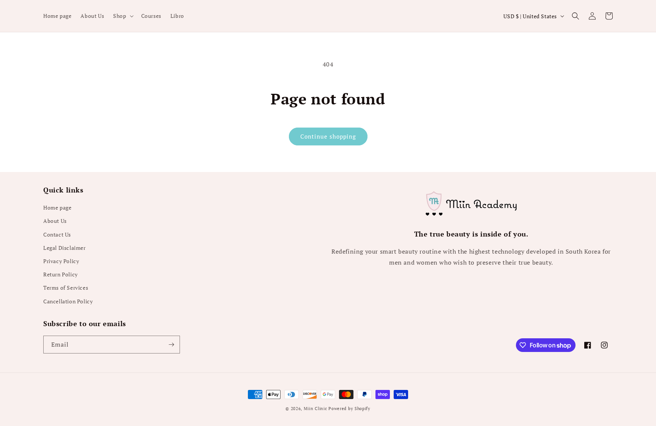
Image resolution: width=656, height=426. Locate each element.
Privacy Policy (61, 261)
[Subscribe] (171, 344)
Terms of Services (65, 287)
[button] (122, 16)
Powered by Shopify (349, 408)
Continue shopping (328, 136)
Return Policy (60, 274)
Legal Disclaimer (64, 247)
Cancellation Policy (68, 301)
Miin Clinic (315, 408)
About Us (55, 220)
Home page (57, 207)
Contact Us (57, 234)
